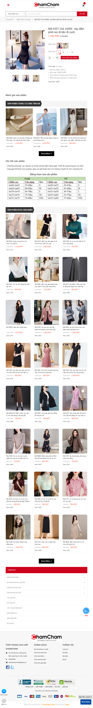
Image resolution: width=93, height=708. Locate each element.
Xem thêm (45, 154)
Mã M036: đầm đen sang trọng (16, 327)
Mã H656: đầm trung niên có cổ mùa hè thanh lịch (73, 543)
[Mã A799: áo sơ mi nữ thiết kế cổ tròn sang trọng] (74, 226)
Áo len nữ (10, 623)
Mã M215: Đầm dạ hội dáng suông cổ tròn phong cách (46, 139)
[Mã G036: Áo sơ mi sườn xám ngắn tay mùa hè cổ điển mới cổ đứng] (18, 441)
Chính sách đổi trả (39, 656)
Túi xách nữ (11, 598)
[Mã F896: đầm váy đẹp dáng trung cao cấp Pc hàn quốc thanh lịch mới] (46, 269)
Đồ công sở (11, 603)
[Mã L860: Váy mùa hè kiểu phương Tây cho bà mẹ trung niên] (46, 355)
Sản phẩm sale (12, 613)
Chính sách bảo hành (40, 659)
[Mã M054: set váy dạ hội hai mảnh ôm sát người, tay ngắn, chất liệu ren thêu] (73, 121)
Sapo (67, 704)
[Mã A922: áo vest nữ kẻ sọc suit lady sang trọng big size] (74, 312)
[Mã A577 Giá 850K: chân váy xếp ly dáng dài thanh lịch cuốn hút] (74, 269)
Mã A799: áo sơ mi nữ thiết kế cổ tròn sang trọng (74, 242)
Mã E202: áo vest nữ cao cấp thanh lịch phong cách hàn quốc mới (45, 328)
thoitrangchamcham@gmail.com (17, 662)
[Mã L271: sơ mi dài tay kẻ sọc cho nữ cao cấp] (74, 484)
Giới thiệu (65, 652)
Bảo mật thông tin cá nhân (41, 649)
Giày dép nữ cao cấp (14, 593)
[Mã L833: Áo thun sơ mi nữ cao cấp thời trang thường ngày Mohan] (18, 484)
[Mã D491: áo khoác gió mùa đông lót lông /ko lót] (46, 398)
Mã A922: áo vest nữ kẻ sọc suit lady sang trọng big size (74, 328)
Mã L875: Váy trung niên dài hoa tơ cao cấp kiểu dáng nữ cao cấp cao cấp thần (74, 414)
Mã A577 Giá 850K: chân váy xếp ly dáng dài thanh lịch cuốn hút (74, 285)
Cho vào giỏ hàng (70, 58)
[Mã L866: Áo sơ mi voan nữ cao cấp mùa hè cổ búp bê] (46, 484)
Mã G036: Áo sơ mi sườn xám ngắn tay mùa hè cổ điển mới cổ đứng (17, 457)
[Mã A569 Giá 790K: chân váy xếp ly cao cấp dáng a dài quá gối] (18, 398)
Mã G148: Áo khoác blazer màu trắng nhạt (16, 543)
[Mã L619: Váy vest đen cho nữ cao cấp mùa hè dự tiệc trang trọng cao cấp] (74, 355)
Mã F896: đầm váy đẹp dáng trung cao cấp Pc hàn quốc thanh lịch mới (46, 285)
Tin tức (57, 687)
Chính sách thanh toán (40, 652)
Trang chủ (65, 649)
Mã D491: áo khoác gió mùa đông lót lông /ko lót (46, 414)
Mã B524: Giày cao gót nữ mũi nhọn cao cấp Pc (16, 242)
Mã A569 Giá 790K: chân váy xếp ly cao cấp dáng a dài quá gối (17, 414)
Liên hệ (64, 659)
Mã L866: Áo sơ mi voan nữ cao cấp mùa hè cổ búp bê (45, 500)
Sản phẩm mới (11, 618)
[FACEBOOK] (8, 667)
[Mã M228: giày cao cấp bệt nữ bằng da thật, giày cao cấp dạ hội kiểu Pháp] (19, 121)
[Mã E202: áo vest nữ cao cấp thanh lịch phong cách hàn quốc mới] (46, 312)
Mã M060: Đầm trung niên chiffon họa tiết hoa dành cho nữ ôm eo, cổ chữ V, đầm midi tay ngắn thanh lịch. (46, 457)
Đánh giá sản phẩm (16, 95)
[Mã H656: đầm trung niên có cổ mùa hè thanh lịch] (74, 527)
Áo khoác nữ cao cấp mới (16, 582)
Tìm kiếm (82, 14)
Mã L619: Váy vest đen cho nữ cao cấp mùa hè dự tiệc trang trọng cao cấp (74, 371)
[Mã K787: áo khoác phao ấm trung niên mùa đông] (74, 441)
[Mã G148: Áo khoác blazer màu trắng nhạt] (18, 527)
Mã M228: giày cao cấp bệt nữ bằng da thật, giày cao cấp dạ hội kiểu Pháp (19, 139)
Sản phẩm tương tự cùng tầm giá (23, 104)
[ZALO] (13, 667)
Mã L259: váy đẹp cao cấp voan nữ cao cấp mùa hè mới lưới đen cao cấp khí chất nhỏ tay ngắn (18, 371)
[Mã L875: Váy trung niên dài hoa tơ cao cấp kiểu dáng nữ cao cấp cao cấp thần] (74, 398)
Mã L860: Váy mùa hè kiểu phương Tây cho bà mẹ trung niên (46, 371)
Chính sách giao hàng (40, 663)
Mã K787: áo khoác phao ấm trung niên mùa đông (74, 457)
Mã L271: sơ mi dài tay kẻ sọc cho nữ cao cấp (74, 500)
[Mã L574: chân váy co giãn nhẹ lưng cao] (46, 527)
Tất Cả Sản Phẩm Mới (14, 608)
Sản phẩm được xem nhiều (20, 210)
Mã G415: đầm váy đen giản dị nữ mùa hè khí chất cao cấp (46, 242)
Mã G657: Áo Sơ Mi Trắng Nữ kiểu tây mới (17, 285)
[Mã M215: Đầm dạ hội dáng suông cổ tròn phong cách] (46, 121)
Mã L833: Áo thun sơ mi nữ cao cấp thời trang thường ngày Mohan (17, 500)
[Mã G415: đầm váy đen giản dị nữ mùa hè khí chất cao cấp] (46, 226)
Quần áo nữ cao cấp (14, 587)
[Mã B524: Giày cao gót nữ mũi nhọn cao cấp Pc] (18, 226)
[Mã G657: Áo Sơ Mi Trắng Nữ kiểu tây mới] (18, 269)
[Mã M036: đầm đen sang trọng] (18, 312)
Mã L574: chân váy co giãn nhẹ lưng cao (45, 543)
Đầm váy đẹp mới (12, 577)
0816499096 (12, 659)
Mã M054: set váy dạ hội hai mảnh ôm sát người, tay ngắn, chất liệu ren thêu (73, 139)
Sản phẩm (65, 656)
